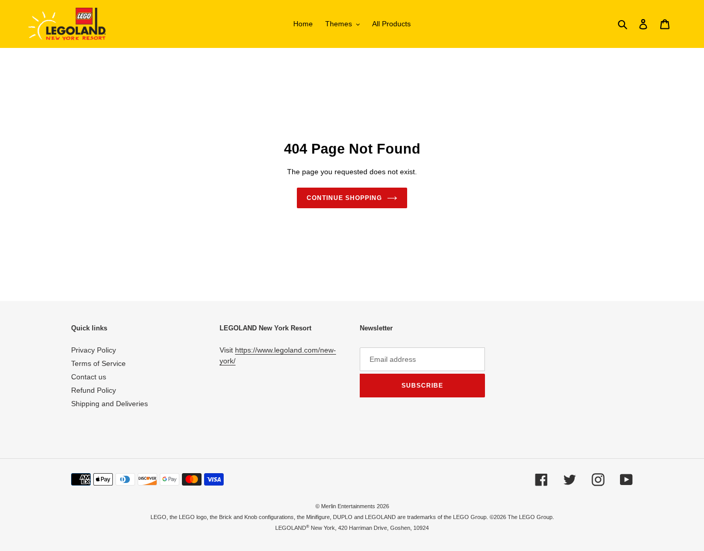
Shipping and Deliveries (109, 403)
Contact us (88, 377)
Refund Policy (93, 390)
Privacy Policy (93, 350)
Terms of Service (98, 363)
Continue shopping (344, 198)
